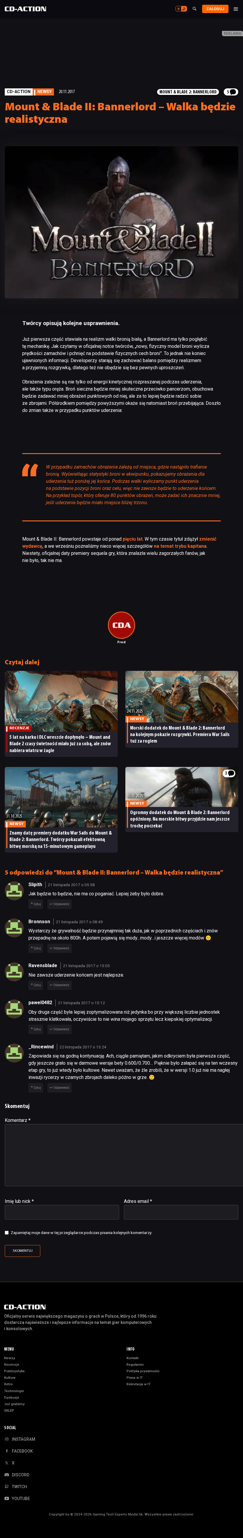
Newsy (9, 1358)
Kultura (9, 1377)
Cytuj (37, 904)
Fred (121, 642)
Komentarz (18, 1120)
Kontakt (133, 1358)
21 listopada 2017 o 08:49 (79, 921)
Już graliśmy (14, 1404)
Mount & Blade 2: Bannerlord (188, 92)
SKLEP (9, 1410)
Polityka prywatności (143, 1371)
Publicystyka (14, 1371)
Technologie (14, 1391)
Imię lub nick (19, 1201)
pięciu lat (133, 539)
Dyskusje (11, 1397)
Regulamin (135, 1364)
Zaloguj (215, 9)
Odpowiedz (61, 904)
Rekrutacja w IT (139, 1384)
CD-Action (19, 91)
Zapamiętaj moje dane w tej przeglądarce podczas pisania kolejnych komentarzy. (81, 1232)
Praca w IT (135, 1377)
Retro (8, 1384)
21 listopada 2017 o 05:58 (71, 884)
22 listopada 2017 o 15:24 (82, 1047)
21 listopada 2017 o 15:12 (81, 1002)
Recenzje (11, 1364)
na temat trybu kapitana (180, 546)
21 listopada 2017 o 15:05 (86, 965)
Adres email (138, 1201)
